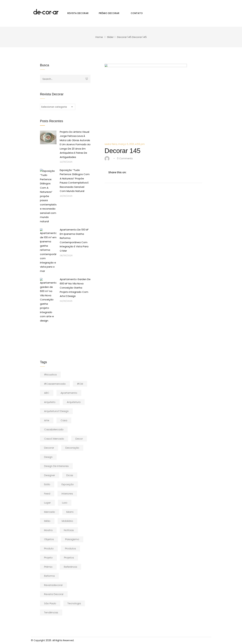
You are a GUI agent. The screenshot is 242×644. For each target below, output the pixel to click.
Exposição (68, 484)
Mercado (49, 512)
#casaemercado (55, 383)
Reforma (49, 576)
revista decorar (54, 594)
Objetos (49, 539)
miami (69, 512)
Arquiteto (49, 402)
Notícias (69, 530)
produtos (70, 548)
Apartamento (69, 393)
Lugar (47, 502)
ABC (46, 393)
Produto (49, 548)
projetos (69, 557)
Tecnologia (74, 603)
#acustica (50, 374)
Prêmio (48, 566)
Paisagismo (72, 539)
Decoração (72, 447)
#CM (80, 383)
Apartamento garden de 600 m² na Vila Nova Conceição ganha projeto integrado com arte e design (75, 287)
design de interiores (56, 466)
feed (47, 493)
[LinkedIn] (144, 172)
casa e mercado (54, 438)
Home (99, 37)
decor (79, 438)
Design (48, 457)
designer (49, 475)
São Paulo (50, 603)
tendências (51, 612)
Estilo (47, 484)
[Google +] (151, 172)
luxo (64, 502)
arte (46, 420)
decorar (49, 447)
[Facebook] (130, 172)
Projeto (48, 557)
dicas (69, 475)
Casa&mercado (54, 429)
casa (64, 420)
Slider (110, 37)
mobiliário (67, 521)
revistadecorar (53, 585)
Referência (70, 566)
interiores (67, 493)
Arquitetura (74, 402)
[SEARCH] (86, 78)
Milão (47, 521)
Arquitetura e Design (56, 411)
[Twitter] (137, 172)
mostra (48, 530)
